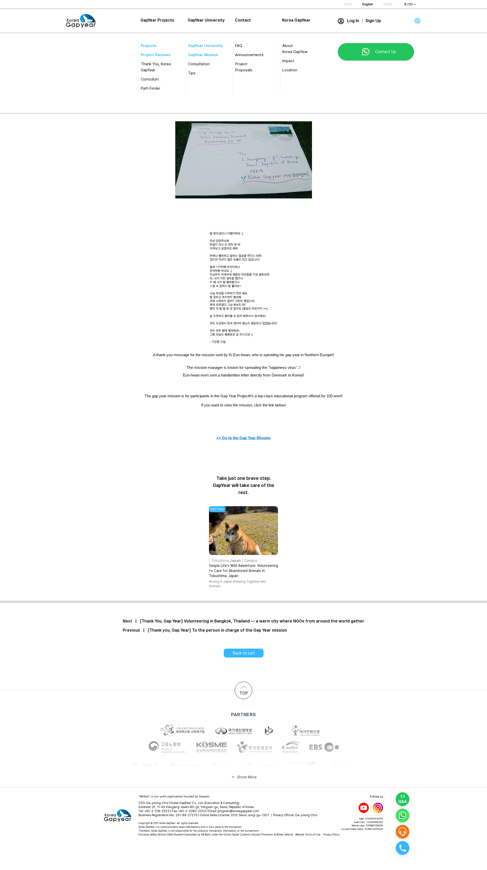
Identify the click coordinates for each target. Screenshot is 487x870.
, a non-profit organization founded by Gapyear (174, 796)
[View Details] (285, 834)
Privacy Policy (331, 834)
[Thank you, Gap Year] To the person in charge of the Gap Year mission (217, 630)
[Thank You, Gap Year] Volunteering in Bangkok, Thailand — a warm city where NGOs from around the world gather (252, 621)
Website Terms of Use (307, 834)
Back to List (244, 653)
